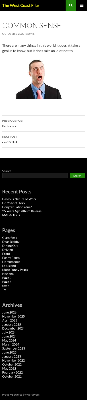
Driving (7, 249)
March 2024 (10, 344)
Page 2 (6, 277)
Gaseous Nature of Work (19, 199)
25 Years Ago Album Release (21, 211)
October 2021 (12, 376)
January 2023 (11, 356)
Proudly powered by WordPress (20, 394)
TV (4, 289)
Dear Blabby (10, 241)
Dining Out (10, 245)
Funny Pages (11, 257)
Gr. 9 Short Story (13, 203)
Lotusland (9, 265)
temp (5, 285)
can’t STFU (9, 139)
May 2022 (9, 368)
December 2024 (13, 328)
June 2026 (9, 312)
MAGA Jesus (11, 215)
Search (7, 171)
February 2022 (12, 372)
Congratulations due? (17, 207)
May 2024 (9, 340)
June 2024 (9, 336)
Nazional (8, 273)
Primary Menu (81, 5)
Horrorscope (11, 261)
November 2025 (13, 316)
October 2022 (12, 364)
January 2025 (11, 324)
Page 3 (6, 281)
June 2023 (9, 352)
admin (30, 33)
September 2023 (13, 348)
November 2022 (13, 360)
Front (6, 253)
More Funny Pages (15, 269)
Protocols (13, 123)
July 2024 (9, 332)
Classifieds (9, 237)
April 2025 (9, 320)
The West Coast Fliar (20, 5)
